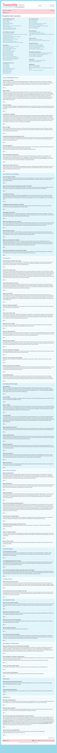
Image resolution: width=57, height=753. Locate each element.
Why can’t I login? (6, 24)
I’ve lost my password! (7, 26)
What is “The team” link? (33, 28)
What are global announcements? (9, 68)
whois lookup (34, 718)
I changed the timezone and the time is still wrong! (12, 36)
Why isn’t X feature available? (34, 66)
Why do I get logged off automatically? (9, 28)
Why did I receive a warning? (8, 55)
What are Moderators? (33, 21)
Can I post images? (6, 67)
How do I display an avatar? (8, 40)
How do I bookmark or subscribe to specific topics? (38, 54)
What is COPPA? (6, 21)
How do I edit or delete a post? (8, 47)
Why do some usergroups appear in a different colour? (39, 25)
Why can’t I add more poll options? (9, 50)
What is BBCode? (6, 64)
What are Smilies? (6, 66)
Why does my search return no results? (36, 45)
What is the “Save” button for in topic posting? (11, 57)
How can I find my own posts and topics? (36, 49)
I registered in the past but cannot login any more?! (12, 25)
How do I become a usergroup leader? (36, 24)
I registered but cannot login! (8, 23)
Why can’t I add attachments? (8, 54)
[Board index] (14, 5)
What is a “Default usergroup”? (34, 26)
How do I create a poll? (7, 49)
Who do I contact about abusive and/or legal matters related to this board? (41, 68)
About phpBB (37, 702)
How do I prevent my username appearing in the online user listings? (15, 34)
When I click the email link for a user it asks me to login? (13, 42)
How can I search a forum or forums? (36, 44)
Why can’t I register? (6, 22)
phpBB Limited (36, 701)
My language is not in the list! (8, 37)
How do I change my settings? (8, 33)
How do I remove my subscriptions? (35, 56)
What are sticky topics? (7, 70)
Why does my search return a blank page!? (37, 46)
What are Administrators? (33, 20)
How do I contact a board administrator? (36, 70)
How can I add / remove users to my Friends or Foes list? (39, 40)
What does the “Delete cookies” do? (9, 29)
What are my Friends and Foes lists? (35, 39)
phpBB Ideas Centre (7, 710)
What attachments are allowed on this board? (37, 60)
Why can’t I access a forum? (8, 53)
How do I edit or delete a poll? (8, 52)
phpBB (23, 216)
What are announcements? (8, 69)
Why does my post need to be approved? (10, 58)
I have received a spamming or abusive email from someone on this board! (41, 35)
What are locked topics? (7, 72)
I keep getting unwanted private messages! (36, 33)
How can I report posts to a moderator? (10, 56)
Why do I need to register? (7, 20)
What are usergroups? (33, 22)
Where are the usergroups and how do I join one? (38, 23)
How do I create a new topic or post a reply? (11, 46)
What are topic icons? (7, 73)
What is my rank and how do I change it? (10, 41)
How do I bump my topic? (7, 60)
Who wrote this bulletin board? (34, 65)
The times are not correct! (7, 35)
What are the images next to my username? (11, 38)
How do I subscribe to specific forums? (36, 55)
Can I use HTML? (6, 65)
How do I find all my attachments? (35, 61)
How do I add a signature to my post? (9, 48)
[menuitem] (10, 10)
